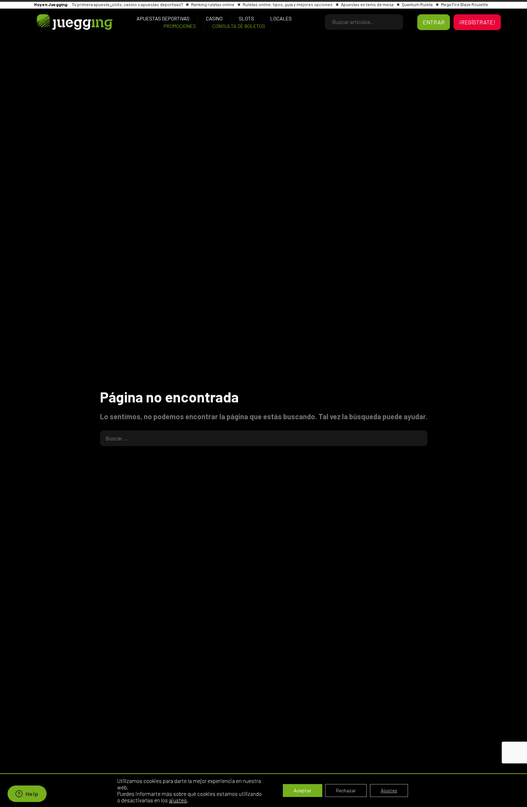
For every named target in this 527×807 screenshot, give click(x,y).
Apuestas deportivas (163, 18)
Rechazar (346, 790)
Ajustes (389, 790)
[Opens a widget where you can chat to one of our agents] (27, 794)
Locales (281, 18)
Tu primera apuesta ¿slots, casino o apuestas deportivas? (128, 4)
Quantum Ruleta (417, 4)
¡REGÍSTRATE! (477, 22)
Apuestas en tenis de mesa (367, 4)
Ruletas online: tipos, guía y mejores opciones (288, 4)
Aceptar (303, 790)
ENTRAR (434, 22)
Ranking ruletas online (213, 4)
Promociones (179, 26)
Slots (246, 18)
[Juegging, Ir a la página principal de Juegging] (62, 22)
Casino (214, 18)
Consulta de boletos (238, 26)
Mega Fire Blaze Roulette (464, 4)
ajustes (178, 800)
